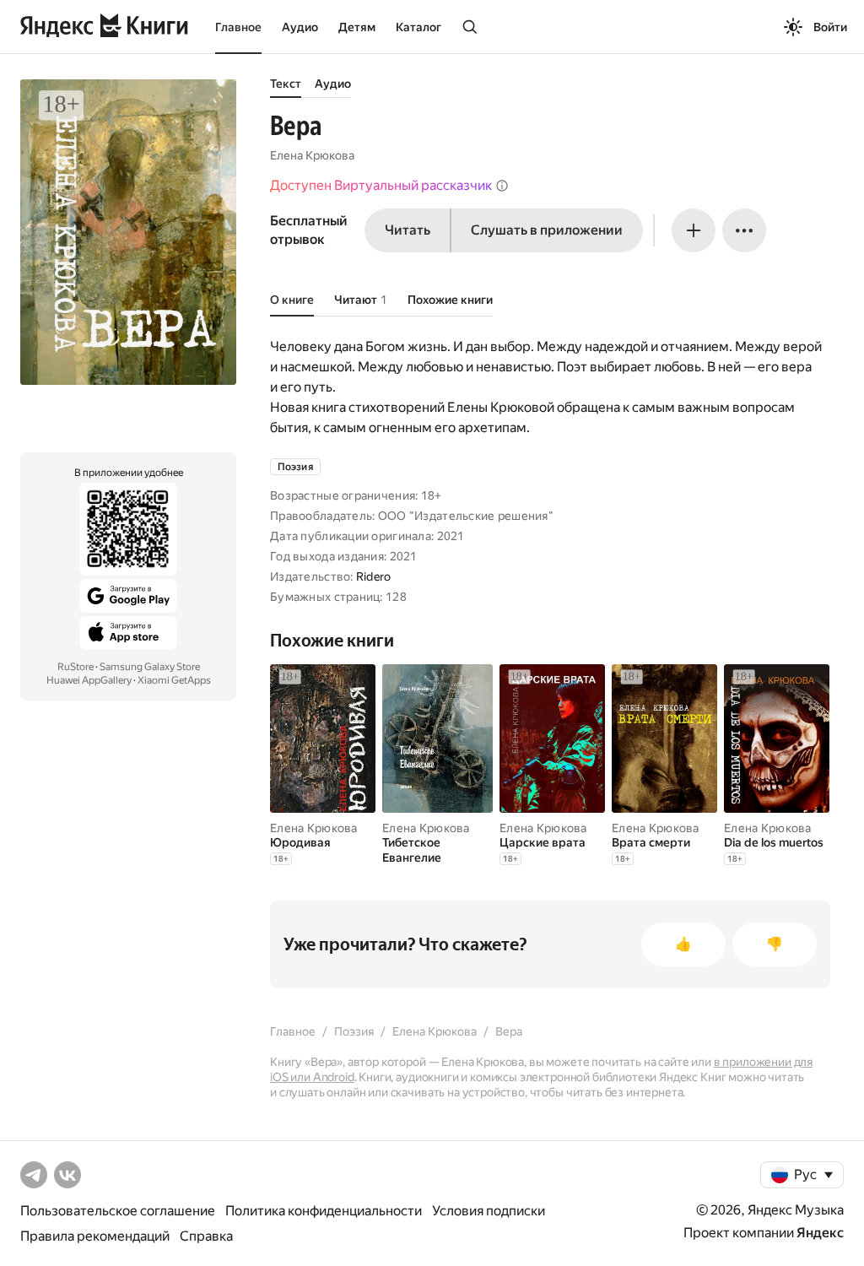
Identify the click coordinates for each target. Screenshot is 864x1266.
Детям (356, 27)
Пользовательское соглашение (117, 1211)
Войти (830, 27)
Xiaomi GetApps (174, 680)
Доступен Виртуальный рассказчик (381, 185)
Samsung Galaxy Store (150, 667)
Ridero (374, 576)
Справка (206, 1236)
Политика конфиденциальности (323, 1211)
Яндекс (820, 1233)
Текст (285, 83)
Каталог (418, 27)
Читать (407, 230)
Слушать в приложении (547, 230)
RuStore (75, 667)
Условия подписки (488, 1211)
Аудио (300, 27)
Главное (238, 27)
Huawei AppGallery (89, 680)
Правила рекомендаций (95, 1236)
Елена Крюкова (312, 155)
